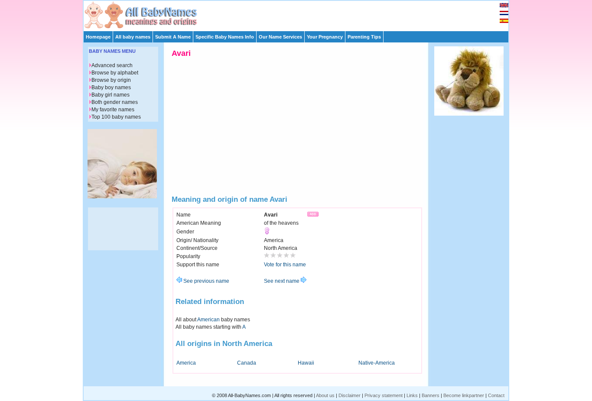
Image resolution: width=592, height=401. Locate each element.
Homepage (98, 36)
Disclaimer (349, 395)
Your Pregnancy (325, 36)
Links (412, 395)
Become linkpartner (463, 395)
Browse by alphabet (114, 73)
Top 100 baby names (116, 117)
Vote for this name (285, 265)
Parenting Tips (364, 36)
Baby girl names (110, 95)
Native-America (376, 363)
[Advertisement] (299, 14)
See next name (282, 281)
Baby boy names (111, 87)
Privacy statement (383, 395)
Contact (496, 395)
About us (325, 395)
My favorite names (112, 110)
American (208, 320)
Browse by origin (111, 80)
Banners (430, 395)
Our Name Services (280, 36)
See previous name (205, 281)
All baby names (132, 36)
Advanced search (112, 65)
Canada (246, 363)
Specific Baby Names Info (224, 36)
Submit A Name (173, 36)
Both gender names (114, 102)
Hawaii (306, 363)
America (186, 363)
